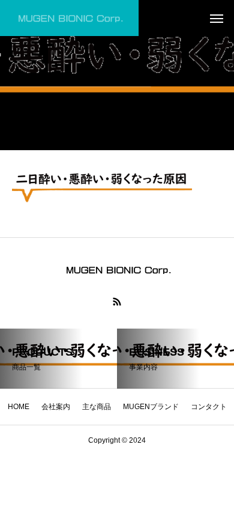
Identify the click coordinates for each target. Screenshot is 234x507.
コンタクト (209, 406)
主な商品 (96, 406)
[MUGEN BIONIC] (69, 18)
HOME (18, 406)
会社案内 (55, 406)
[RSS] (117, 302)
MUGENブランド (151, 406)
